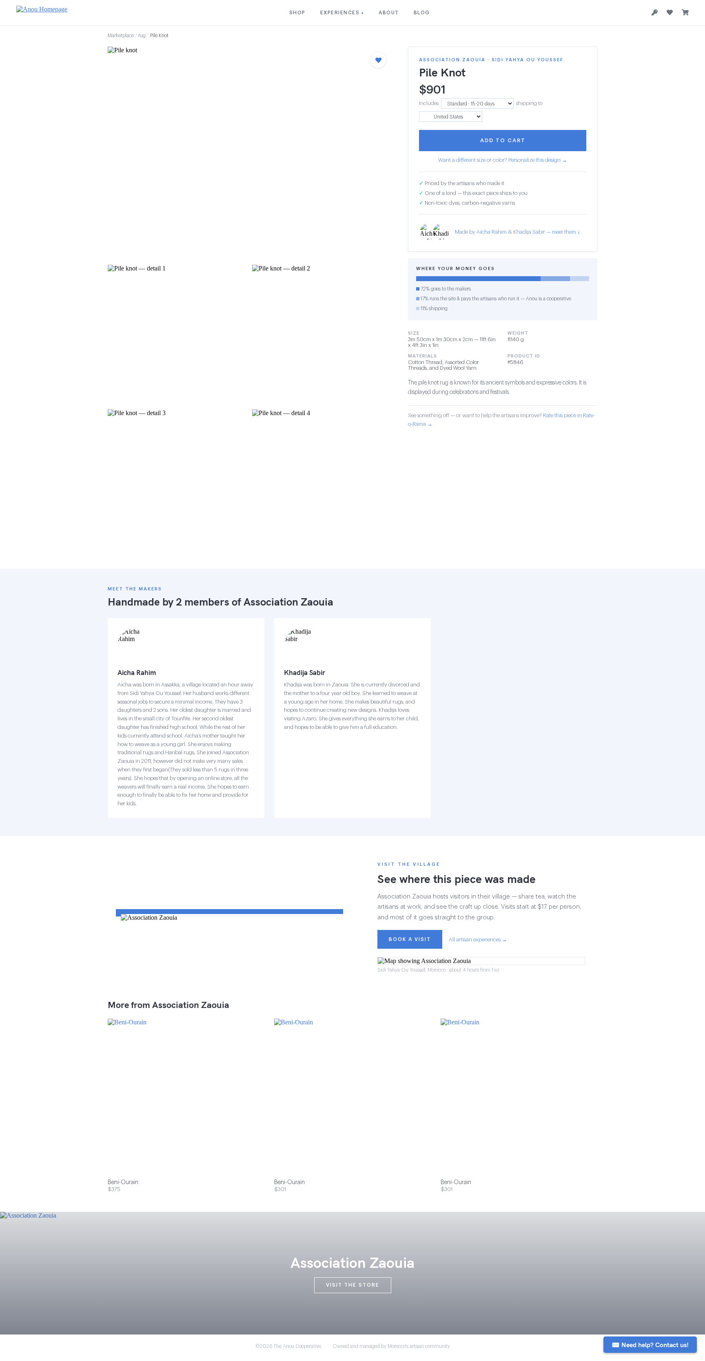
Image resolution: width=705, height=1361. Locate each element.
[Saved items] (670, 12)
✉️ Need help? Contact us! (650, 1345)
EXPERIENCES (342, 12)
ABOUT (389, 12)
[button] (250, 153)
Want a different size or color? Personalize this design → (502, 160)
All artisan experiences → (478, 939)
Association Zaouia (288, 601)
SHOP (297, 12)
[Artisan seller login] (655, 13)
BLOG (422, 12)
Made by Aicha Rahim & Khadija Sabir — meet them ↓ (517, 232)
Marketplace (121, 35)
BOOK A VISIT (410, 939)
